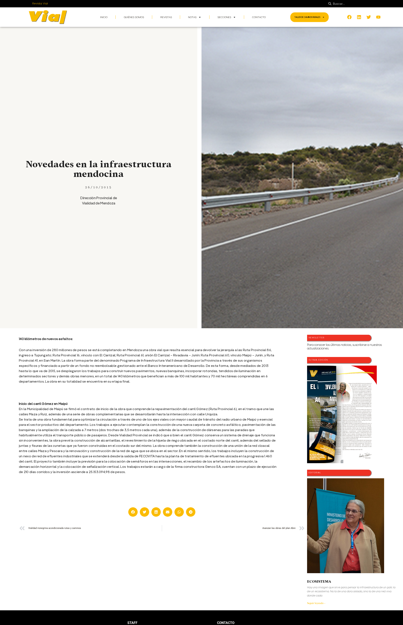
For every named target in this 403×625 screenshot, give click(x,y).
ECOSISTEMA (319, 581)
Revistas (166, 17)
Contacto (259, 17)
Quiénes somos (134, 17)
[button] (133, 512)
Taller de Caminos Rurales (307, 17)
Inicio (103, 17)
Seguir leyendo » (316, 603)
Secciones (224, 17)
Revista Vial (40, 3)
